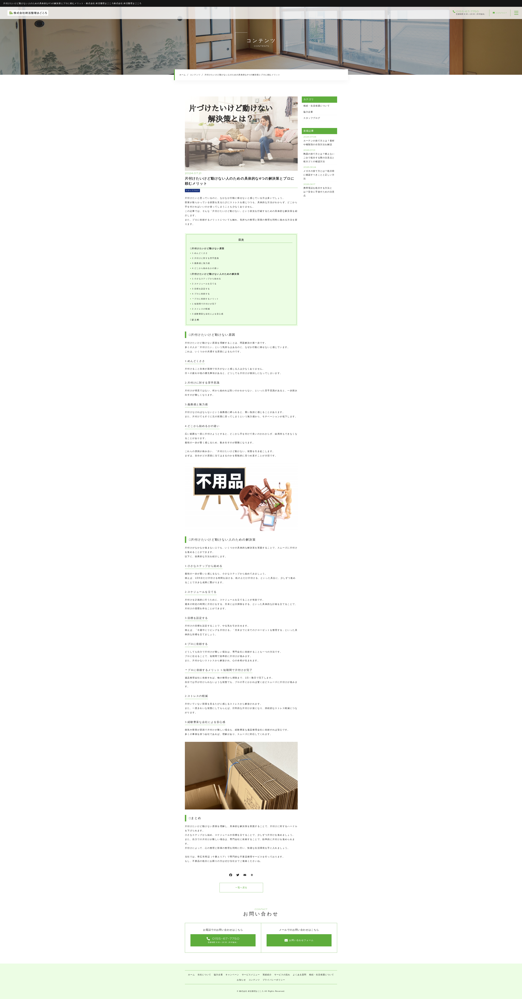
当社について (204, 974)
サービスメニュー (251, 974)
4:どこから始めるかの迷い (205, 268)
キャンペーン (232, 974)
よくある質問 (299, 974)
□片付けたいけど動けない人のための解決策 (214, 274)
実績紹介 (267, 974)
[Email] (245, 875)
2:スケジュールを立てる (204, 284)
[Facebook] (231, 875)
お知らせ (241, 980)
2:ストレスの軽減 (201, 309)
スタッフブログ (192, 190)
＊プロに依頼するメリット (205, 299)
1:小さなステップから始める (206, 279)
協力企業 (308, 112)
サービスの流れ (282, 974)
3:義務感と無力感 (201, 263)
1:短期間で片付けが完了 (204, 304)
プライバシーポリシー (274, 980)
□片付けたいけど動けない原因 (207, 248)
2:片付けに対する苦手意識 (205, 258)
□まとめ (194, 319)
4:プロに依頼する (201, 294)
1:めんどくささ (200, 253)
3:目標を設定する (201, 289)
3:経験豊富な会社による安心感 (207, 314)
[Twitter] (238, 875)
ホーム (191, 974)
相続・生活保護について (316, 106)
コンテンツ (254, 980)
